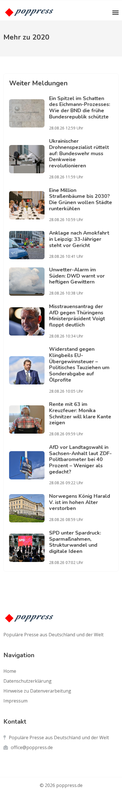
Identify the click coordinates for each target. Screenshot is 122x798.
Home (9, 671)
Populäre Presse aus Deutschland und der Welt (59, 737)
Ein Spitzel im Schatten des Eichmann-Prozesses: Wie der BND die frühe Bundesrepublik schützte (79, 107)
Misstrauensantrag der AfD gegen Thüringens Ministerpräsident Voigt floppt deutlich (77, 315)
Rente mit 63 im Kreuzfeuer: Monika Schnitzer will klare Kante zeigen (80, 413)
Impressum (15, 701)
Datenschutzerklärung (27, 681)
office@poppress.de (32, 747)
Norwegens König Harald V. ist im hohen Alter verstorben (79, 502)
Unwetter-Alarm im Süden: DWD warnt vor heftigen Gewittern (77, 275)
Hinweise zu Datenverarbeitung (37, 691)
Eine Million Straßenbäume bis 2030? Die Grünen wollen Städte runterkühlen (80, 199)
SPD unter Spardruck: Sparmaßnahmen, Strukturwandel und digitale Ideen (75, 542)
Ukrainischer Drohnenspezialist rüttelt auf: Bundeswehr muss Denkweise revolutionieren (79, 153)
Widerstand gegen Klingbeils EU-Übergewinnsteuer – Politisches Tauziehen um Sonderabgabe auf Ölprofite (79, 364)
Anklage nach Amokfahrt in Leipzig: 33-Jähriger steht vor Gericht (79, 239)
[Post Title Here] (29, 113)
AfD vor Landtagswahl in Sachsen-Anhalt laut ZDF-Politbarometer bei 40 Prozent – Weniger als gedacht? (80, 459)
